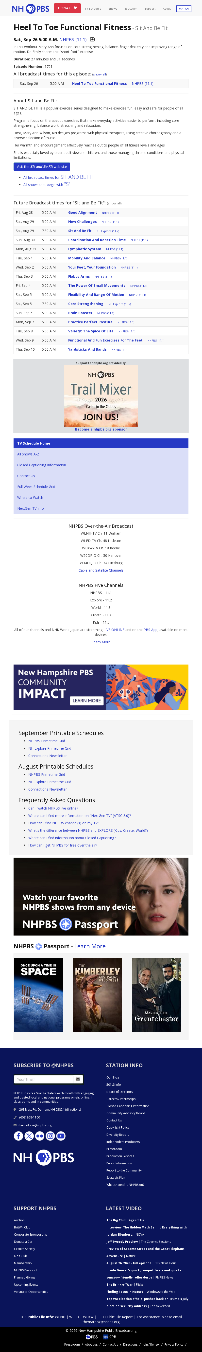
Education (130, 8)
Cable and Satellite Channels (101, 570)
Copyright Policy (117, 1127)
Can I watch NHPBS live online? (53, 808)
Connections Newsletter (47, 755)
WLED (74, 1317)
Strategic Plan (115, 1177)
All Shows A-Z (28, 454)
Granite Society (24, 1249)
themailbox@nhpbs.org (34, 1125)
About (167, 8)
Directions (130, 1344)
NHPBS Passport (25, 1270)
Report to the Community (124, 1170)
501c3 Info (113, 1084)
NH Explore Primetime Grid (49, 748)
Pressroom (114, 1149)
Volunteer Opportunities (31, 1292)
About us (91, 1344)
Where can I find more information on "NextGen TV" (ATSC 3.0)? (79, 815)
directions (73, 1109)
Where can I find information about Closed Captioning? (72, 837)
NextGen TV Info (30, 508)
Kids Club (20, 1256)
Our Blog (112, 1077)
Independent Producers (123, 1142)
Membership (23, 1263)
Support (150, 8)
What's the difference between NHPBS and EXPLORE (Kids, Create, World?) (88, 830)
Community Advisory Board (125, 1113)
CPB (112, 1336)
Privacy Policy (174, 1344)
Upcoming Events (26, 1284)
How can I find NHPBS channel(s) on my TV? (63, 823)
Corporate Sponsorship (30, 1234)
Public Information (119, 1163)
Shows (113, 8)
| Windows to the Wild (140, 1292)
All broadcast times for (58, 177)
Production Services (120, 1156)
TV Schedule (93, 8)
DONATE (65, 8)
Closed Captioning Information (41, 465)
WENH (60, 1317)
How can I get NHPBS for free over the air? (62, 845)
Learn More (101, 642)
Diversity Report (117, 1135)
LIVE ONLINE (113, 629)
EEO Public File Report (115, 1317)
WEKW (88, 1317)
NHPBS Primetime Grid (46, 741)
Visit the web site (42, 166)
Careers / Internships (120, 1099)
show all (99, 74)
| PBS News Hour (141, 1263)
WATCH (184, 8)
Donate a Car (23, 1242)
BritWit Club (22, 1227)
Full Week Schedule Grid (36, 486)
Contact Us (26, 475)
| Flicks (124, 1284)
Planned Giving (24, 1277)
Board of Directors (119, 1092)
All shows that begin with (47, 184)
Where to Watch (30, 497)
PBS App (150, 629)
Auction (19, 1220)
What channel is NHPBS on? (125, 1185)
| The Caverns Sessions (138, 1242)
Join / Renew (151, 1344)
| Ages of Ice (125, 1220)
